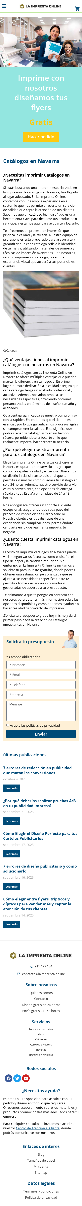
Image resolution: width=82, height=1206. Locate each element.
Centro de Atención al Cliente (38, 1128)
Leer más (12, 788)
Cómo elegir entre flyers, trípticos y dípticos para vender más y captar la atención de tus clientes (37, 904)
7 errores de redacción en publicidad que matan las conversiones (37, 770)
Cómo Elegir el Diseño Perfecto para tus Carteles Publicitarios (40, 836)
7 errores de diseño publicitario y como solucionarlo (40, 868)
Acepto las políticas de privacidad (35, 725)
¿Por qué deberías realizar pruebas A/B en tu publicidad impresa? (39, 803)
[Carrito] (77, 8)
